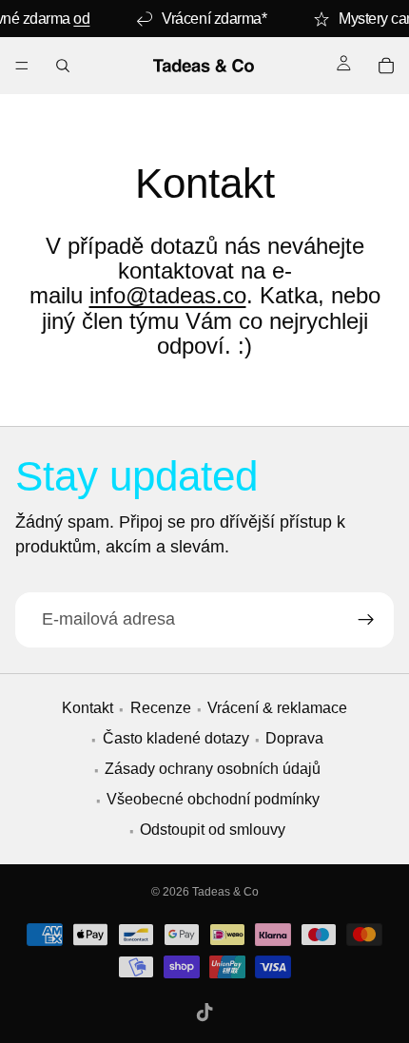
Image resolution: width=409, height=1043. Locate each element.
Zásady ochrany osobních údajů (213, 770)
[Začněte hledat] (63, 66)
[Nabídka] (22, 65)
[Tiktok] (204, 1012)
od (81, 18)
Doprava (294, 739)
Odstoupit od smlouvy (212, 830)
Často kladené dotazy (176, 739)
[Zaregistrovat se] (366, 619)
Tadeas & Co (225, 891)
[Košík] (386, 66)
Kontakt (87, 709)
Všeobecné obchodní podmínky (213, 800)
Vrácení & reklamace (277, 709)
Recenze (160, 709)
